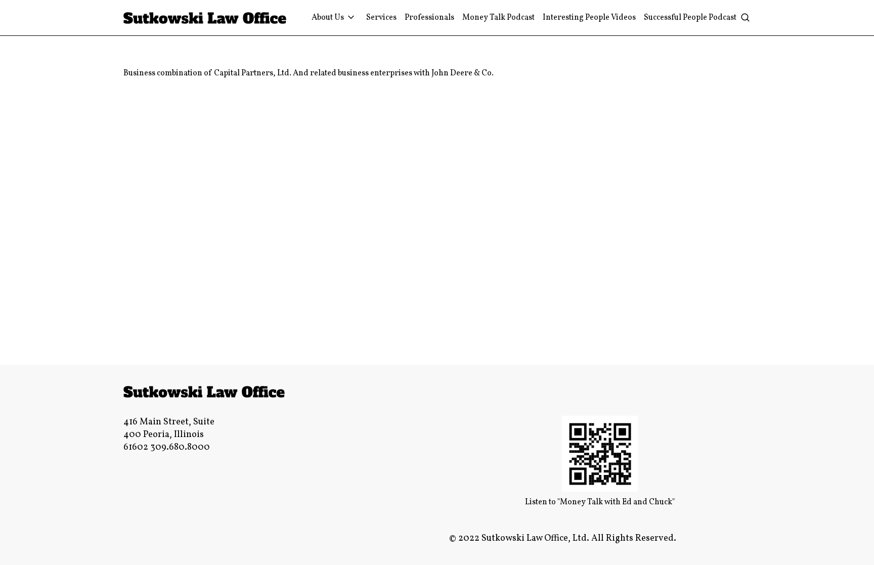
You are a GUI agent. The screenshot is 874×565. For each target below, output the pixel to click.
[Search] (745, 18)
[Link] (205, 18)
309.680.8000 (180, 447)
